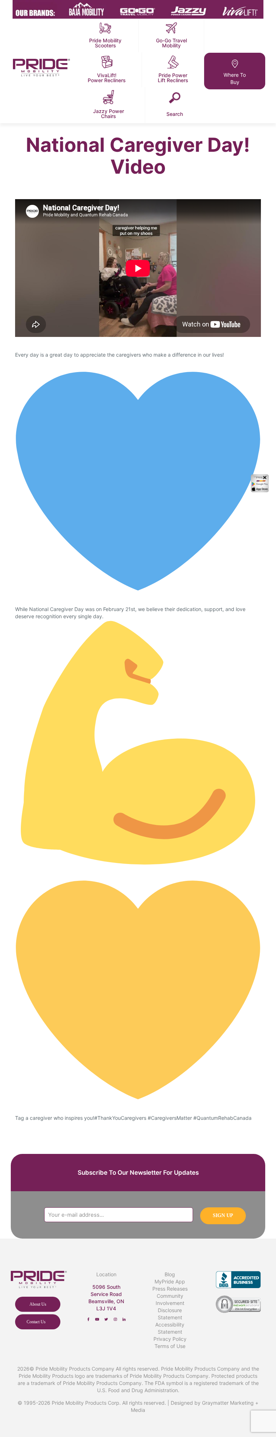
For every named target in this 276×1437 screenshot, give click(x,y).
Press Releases (170, 1289)
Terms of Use (170, 1346)
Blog (170, 1274)
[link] (88, 1319)
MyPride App (170, 1281)
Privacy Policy (170, 1339)
